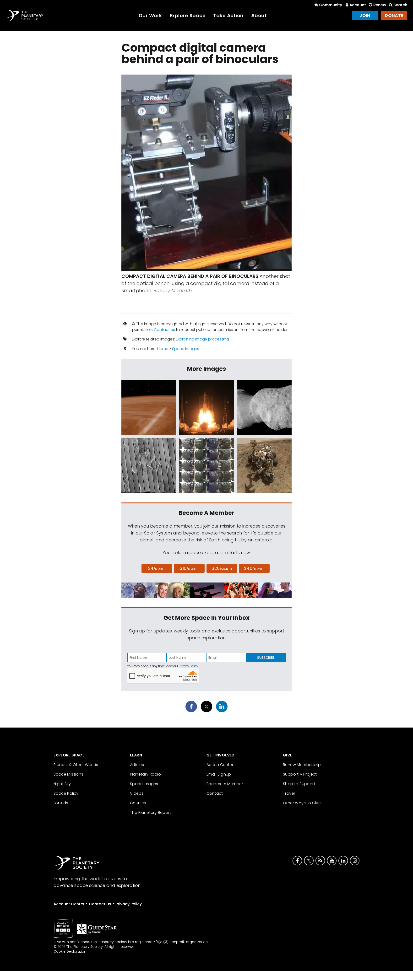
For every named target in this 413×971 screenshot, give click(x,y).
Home (162, 348)
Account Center (69, 904)
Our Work (150, 15)
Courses (138, 803)
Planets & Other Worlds (76, 764)
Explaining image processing (202, 339)
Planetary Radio (145, 774)
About (259, 15)
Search (400, 5)
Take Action (228, 15)
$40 (254, 568)
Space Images (185, 348)
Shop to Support (299, 784)
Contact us (164, 329)
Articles (137, 764)
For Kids (61, 803)
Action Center (219, 764)
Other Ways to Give (302, 803)
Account (357, 5)
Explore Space (188, 15)
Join (364, 15)
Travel (289, 793)
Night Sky (62, 784)
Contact (214, 793)
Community (330, 5)
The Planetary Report (150, 812)
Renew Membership (302, 764)
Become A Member (224, 784)
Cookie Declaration (70, 951)
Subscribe (266, 657)
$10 (189, 568)
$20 (222, 568)
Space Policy (66, 793)
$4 (157, 568)
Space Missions (68, 774)
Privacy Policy (188, 666)
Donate (394, 15)
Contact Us (100, 904)
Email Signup (218, 774)
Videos (136, 793)
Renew (379, 5)
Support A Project (300, 774)
